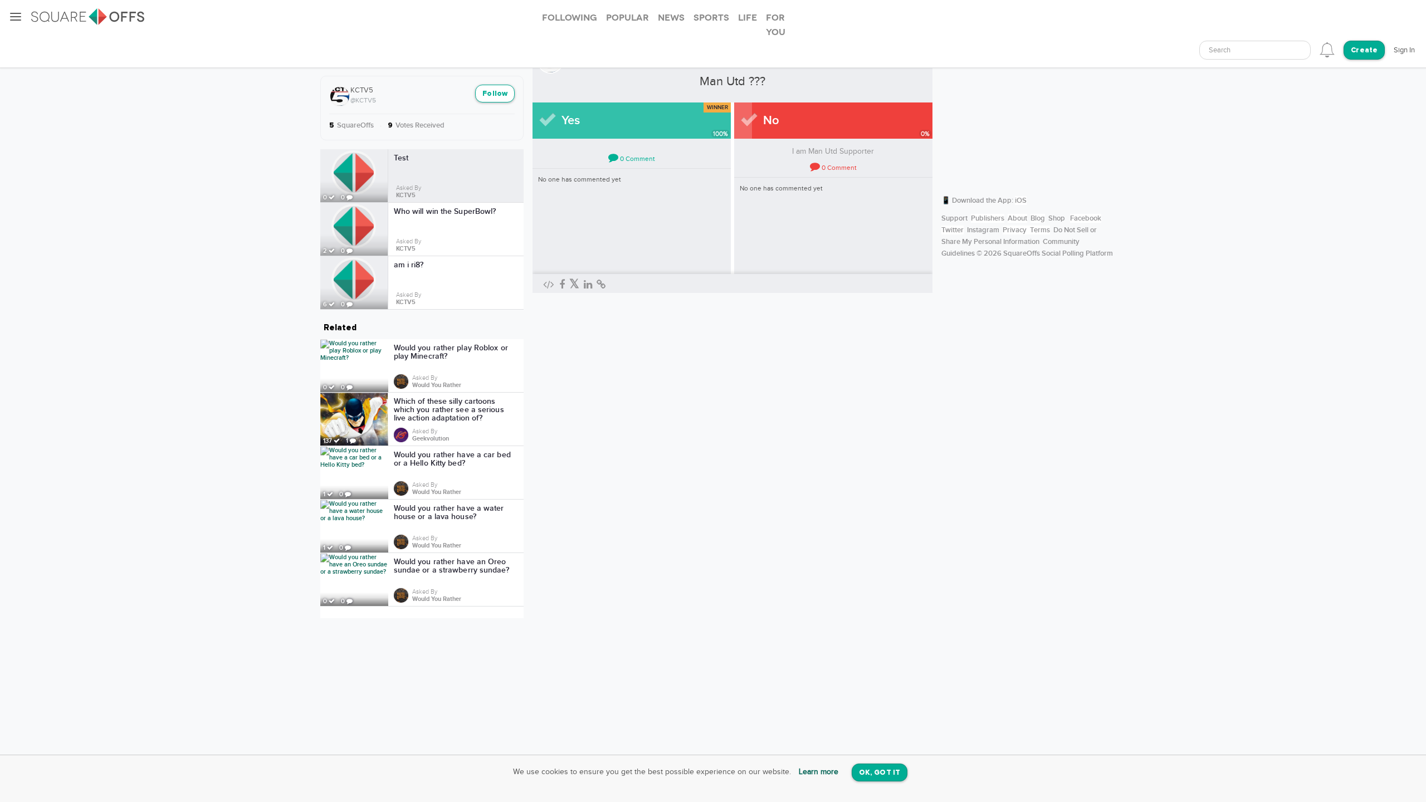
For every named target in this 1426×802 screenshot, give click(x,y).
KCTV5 (361, 90)
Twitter (952, 230)
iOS (1021, 200)
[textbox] (1255, 50)
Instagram (983, 230)
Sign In (1404, 50)
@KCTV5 (363, 100)
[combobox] (1255, 50)
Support (954, 218)
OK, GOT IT (879, 772)
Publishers (987, 218)
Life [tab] (747, 17)
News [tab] (671, 17)
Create (1364, 50)
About (1017, 218)
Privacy (1015, 230)
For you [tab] (775, 25)
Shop (1056, 218)
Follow (494, 93)
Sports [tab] (711, 17)
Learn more (818, 771)
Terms (1040, 230)
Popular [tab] (627, 17)
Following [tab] (569, 17)
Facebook (1085, 218)
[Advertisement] (1027, 114)
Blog (1038, 218)
